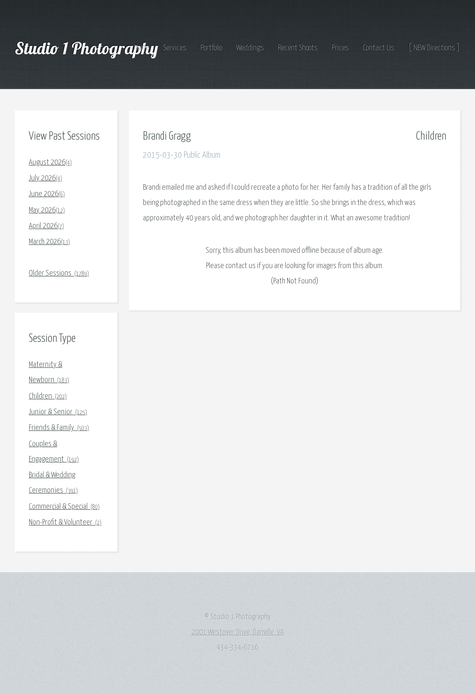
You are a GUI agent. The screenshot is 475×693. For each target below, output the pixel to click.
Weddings (250, 48)
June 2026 (47, 194)
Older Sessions (59, 273)
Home (141, 48)
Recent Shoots (298, 48)
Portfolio (211, 48)
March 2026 (49, 242)
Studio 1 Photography (88, 48)
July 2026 (45, 178)
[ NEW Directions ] (434, 48)
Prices (340, 48)
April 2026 (46, 226)
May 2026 (47, 210)
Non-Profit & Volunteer (65, 522)
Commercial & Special (64, 507)
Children (48, 396)
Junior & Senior (58, 412)
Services (174, 48)
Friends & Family (59, 428)
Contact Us (378, 48)
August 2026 (50, 163)
